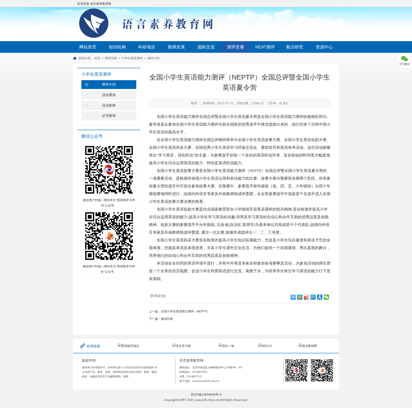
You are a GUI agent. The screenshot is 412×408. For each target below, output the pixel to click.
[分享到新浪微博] (306, 297)
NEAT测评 (265, 47)
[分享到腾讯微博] (313, 297)
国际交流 (206, 47)
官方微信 (404, 64)
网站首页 (87, 47)
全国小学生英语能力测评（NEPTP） (185, 311)
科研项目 (146, 47)
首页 (97, 58)
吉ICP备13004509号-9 (206, 394)
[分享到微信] (326, 297)
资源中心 (324, 47)
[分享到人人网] (320, 297)
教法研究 (294, 47)
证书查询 (109, 115)
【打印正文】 (158, 296)
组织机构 (117, 47)
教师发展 (176, 47)
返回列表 (167, 319)
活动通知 (109, 95)
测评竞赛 (235, 47)
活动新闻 (109, 105)
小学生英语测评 (132, 58)
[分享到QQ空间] (300, 297)
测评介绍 (153, 58)
